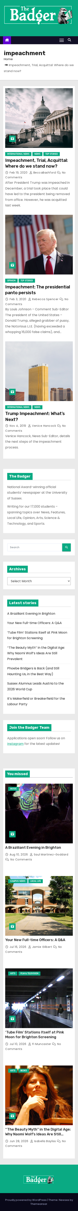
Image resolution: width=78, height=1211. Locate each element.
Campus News (17, 881)
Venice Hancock (44, 426)
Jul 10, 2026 (18, 1044)
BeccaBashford (44, 173)
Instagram (15, 743)
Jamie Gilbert (42, 947)
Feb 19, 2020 (19, 173)
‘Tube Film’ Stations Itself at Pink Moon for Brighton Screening (34, 1034)
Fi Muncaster (41, 1044)
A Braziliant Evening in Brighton (31, 613)
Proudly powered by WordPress (26, 1200)
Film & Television (29, 973)
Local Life (35, 881)
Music (13, 788)
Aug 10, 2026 (19, 854)
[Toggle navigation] (61, 40)
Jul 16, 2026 (18, 947)
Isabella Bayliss (45, 1141)
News (37, 153)
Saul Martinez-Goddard (50, 854)
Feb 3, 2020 (18, 299)
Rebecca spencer (45, 299)
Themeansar (38, 1204)
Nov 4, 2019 (18, 426)
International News (18, 153)
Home (8, 59)
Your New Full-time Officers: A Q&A (34, 623)
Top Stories (51, 153)
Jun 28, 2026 (19, 1141)
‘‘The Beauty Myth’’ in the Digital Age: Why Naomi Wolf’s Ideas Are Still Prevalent (36, 653)
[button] (70, 40)
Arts (12, 973)
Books (23, 1070)
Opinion (11, 280)
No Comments (21, 859)
